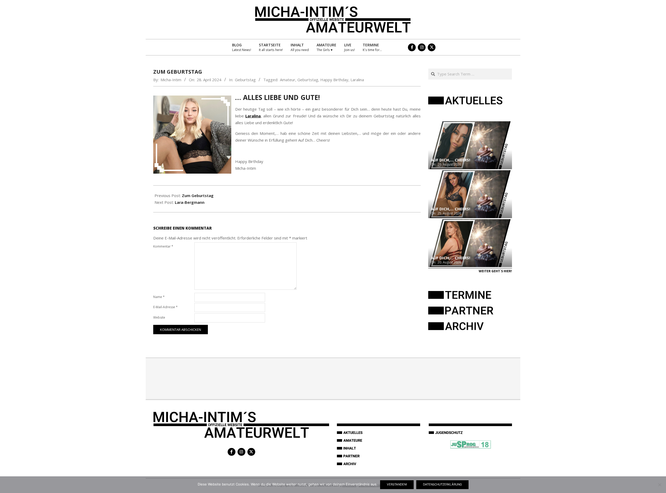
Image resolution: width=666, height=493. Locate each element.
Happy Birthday (334, 79)
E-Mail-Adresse (165, 307)
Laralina (357, 79)
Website (159, 317)
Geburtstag (245, 79)
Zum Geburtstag (198, 195)
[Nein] (659, 484)
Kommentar (163, 246)
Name (159, 297)
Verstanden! (397, 484)
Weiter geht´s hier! (495, 271)
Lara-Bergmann (189, 202)
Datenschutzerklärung (442, 484)
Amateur (287, 79)
